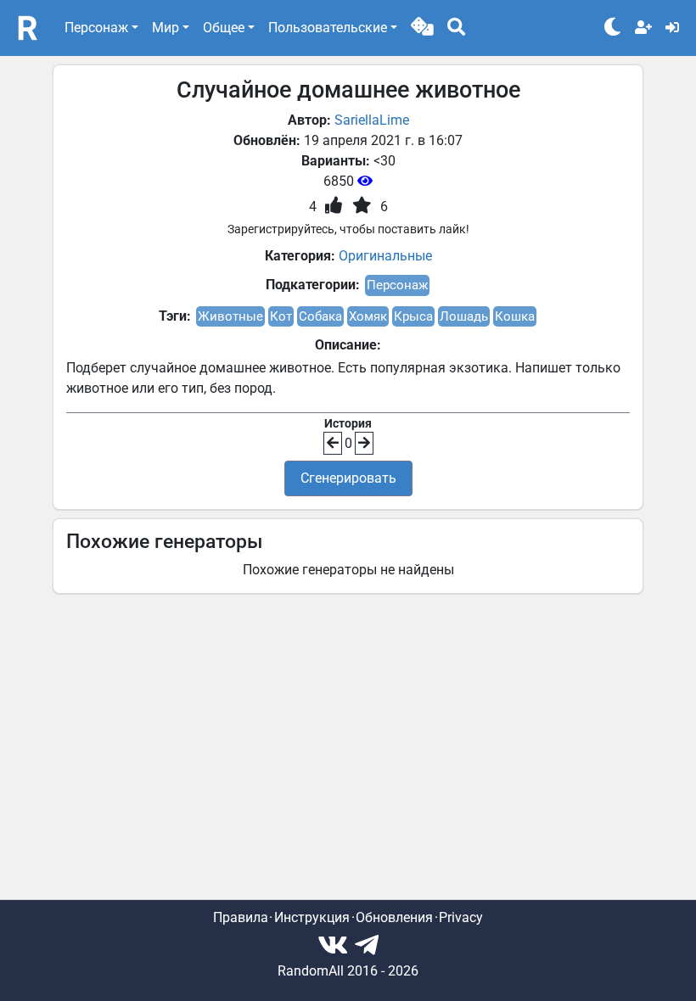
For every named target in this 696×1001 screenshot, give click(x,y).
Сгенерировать (348, 478)
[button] (422, 28)
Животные (230, 316)
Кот (281, 316)
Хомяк (368, 316)
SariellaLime (371, 120)
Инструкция (312, 917)
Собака (320, 316)
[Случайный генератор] (422, 28)
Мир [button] (165, 28)
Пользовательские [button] (327, 28)
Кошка (515, 316)
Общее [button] (223, 28)
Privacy (461, 917)
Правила (240, 917)
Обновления (394, 917)
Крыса (413, 316)
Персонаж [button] (96, 28)
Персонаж (397, 285)
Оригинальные (385, 256)
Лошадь (464, 316)
